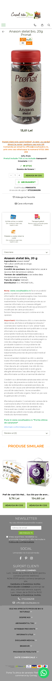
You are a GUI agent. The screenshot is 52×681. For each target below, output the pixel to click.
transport (41, 158)
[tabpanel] (26, 87)
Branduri (25, 646)
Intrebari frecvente (25, 629)
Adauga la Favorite (25, 197)
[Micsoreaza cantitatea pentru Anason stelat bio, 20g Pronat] (11, 175)
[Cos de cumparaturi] (42, 25)
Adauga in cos (34, 175)
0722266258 (27, 599)
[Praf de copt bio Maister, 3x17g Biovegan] (14, 472)
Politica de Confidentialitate (21, 542)
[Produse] (3, 26)
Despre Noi (25, 617)
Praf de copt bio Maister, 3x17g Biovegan (14, 494)
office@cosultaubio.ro (27, 602)
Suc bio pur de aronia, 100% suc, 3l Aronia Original (38, 494)
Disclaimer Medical (25, 640)
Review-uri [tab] (10, 433)
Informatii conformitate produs (18, 427)
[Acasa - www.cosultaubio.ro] (26, 15)
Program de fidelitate (25, 652)
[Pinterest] (26, 558)
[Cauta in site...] (49, 25)
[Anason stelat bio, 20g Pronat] (26, 87)
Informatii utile (25, 635)
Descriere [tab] (8, 252)
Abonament (28, 182)
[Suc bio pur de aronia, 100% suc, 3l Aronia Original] (38, 472)
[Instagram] (31, 558)
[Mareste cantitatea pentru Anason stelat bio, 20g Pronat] (19, 175)
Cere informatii (25, 203)
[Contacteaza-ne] (35, 25)
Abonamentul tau (25, 623)
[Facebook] (20, 558)
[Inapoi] (2, 31)
